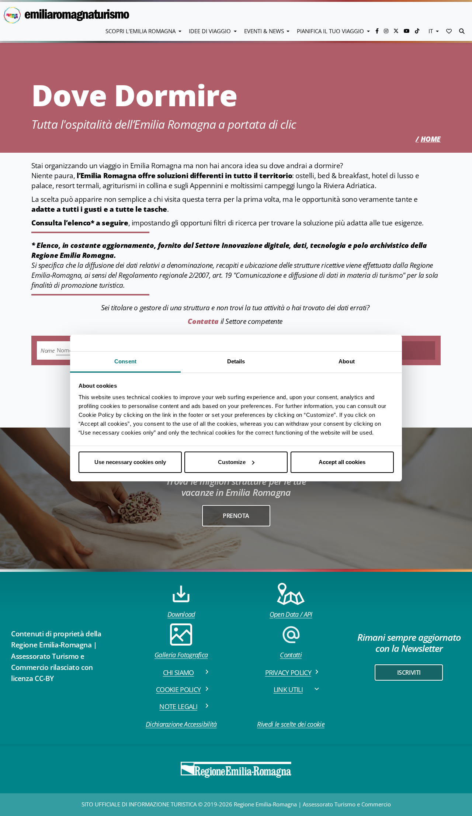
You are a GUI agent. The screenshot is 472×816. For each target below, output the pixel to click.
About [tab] (347, 361)
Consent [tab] (125, 361)
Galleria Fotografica (181, 654)
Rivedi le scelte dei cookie (290, 724)
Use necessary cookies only (130, 462)
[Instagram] (387, 30)
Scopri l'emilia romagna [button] (141, 31)
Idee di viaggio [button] (210, 31)
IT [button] (431, 31)
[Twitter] (396, 30)
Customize (232, 462)
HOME (431, 139)
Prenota (236, 516)
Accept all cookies (342, 462)
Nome (47, 350)
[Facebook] (377, 30)
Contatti (291, 654)
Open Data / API (291, 614)
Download (181, 614)
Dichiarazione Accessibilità (181, 724)
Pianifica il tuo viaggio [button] (331, 31)
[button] (449, 31)
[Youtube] (407, 30)
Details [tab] (236, 361)
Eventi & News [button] (264, 31)
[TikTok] (417, 30)
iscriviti (409, 672)
